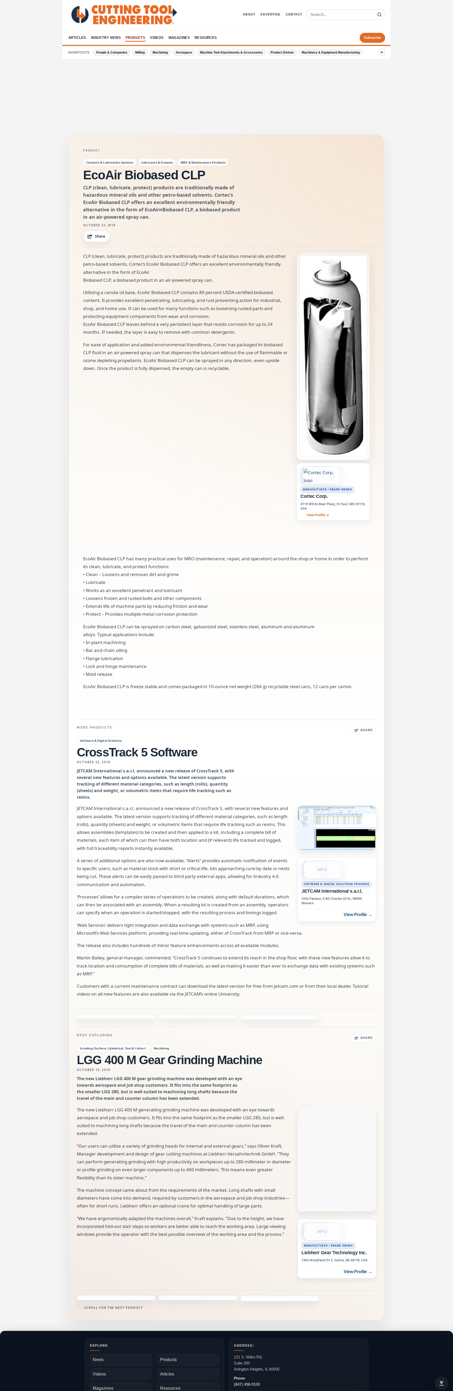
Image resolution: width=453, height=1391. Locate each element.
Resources (206, 38)
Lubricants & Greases (157, 162)
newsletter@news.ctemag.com (260, 1382)
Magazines (179, 38)
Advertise (270, 14)
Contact (294, 14)
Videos (157, 38)
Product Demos (282, 52)
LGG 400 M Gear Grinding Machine (169, 1043)
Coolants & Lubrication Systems (109, 162)
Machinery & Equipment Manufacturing (331, 52)
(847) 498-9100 (247, 1367)
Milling (140, 52)
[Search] (379, 14)
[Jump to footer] (441, 1383)
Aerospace (184, 52)
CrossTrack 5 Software (137, 752)
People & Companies (111, 52)
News (98, 1342)
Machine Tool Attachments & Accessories (231, 52)
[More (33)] (381, 52)
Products (135, 38)
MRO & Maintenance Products (203, 162)
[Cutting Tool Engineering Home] (124, 15)
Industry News (106, 38)
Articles (77, 38)
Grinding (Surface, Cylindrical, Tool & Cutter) (113, 1031)
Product (91, 150)
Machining (160, 52)
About (249, 14)
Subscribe (372, 38)
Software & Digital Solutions (101, 740)
